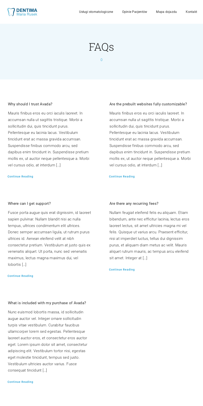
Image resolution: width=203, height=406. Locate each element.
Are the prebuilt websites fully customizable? (148, 104)
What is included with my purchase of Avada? (47, 303)
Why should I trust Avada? (30, 104)
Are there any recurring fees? (133, 203)
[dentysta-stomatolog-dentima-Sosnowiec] (22, 9)
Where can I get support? (29, 203)
